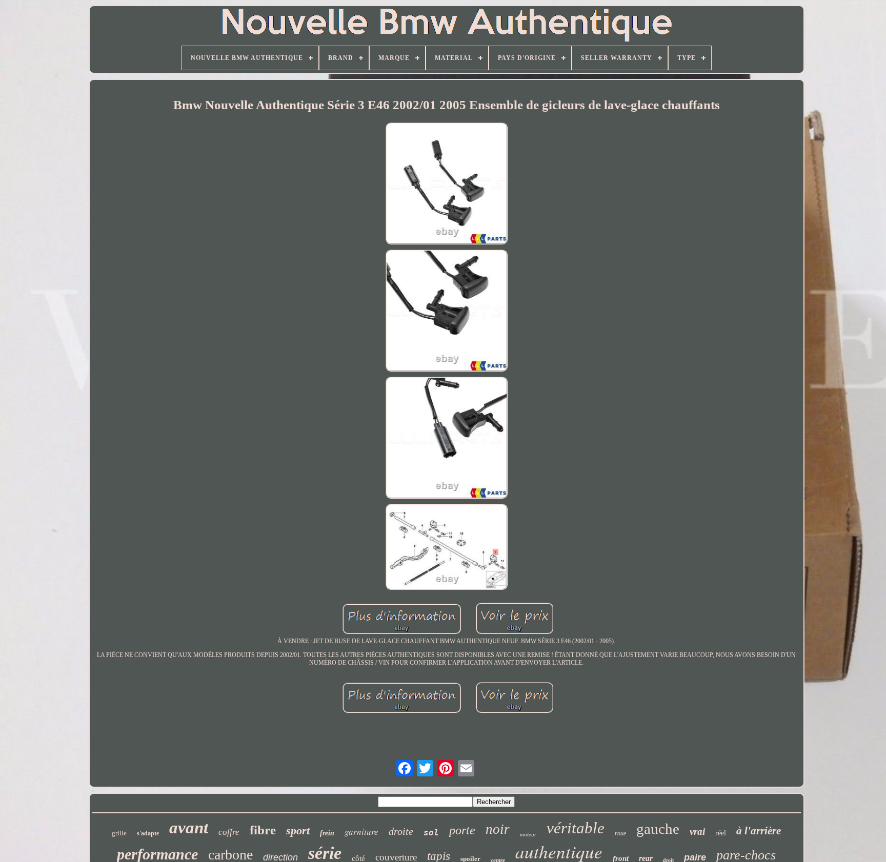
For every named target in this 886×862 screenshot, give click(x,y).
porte (462, 830)
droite (401, 831)
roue (620, 833)
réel (720, 833)
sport (298, 830)
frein (327, 833)
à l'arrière (758, 831)
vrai (697, 831)
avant (188, 827)
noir (498, 829)
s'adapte (148, 833)
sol (431, 832)
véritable (576, 828)
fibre (263, 830)
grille (119, 833)
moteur (528, 834)
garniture (361, 831)
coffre (228, 832)
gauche (657, 828)
